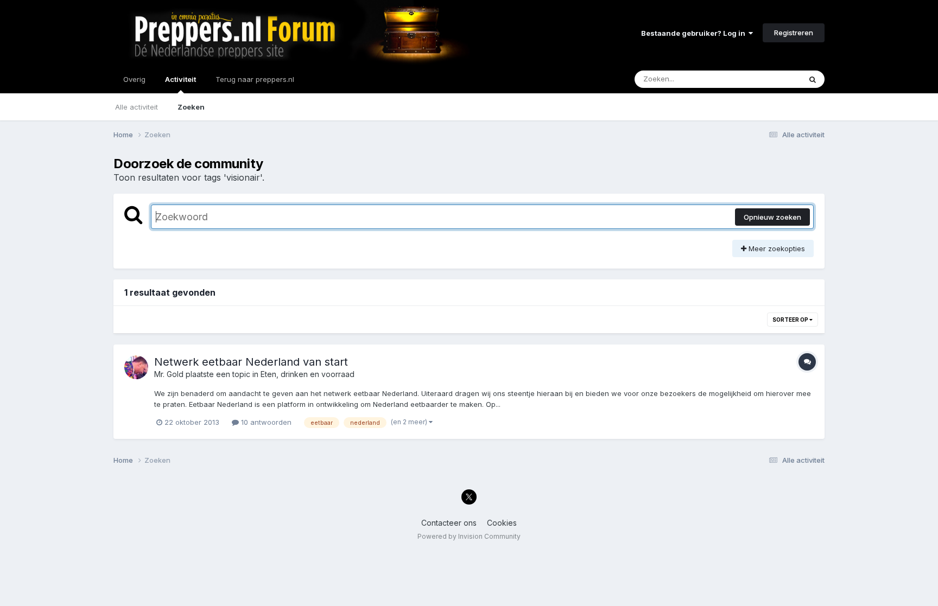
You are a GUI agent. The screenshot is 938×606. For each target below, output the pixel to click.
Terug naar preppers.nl (255, 79)
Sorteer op (790, 319)
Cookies (502, 522)
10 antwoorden (265, 422)
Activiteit (180, 79)
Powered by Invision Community (469, 536)
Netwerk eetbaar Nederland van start (251, 361)
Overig (134, 79)
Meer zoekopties (775, 248)
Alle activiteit (136, 107)
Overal (775, 79)
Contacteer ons (449, 522)
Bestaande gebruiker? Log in (695, 33)
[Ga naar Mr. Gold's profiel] (136, 367)
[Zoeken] (813, 79)
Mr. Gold (168, 374)
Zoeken (191, 107)
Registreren (793, 32)
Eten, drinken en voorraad (307, 374)
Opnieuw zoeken (772, 217)
